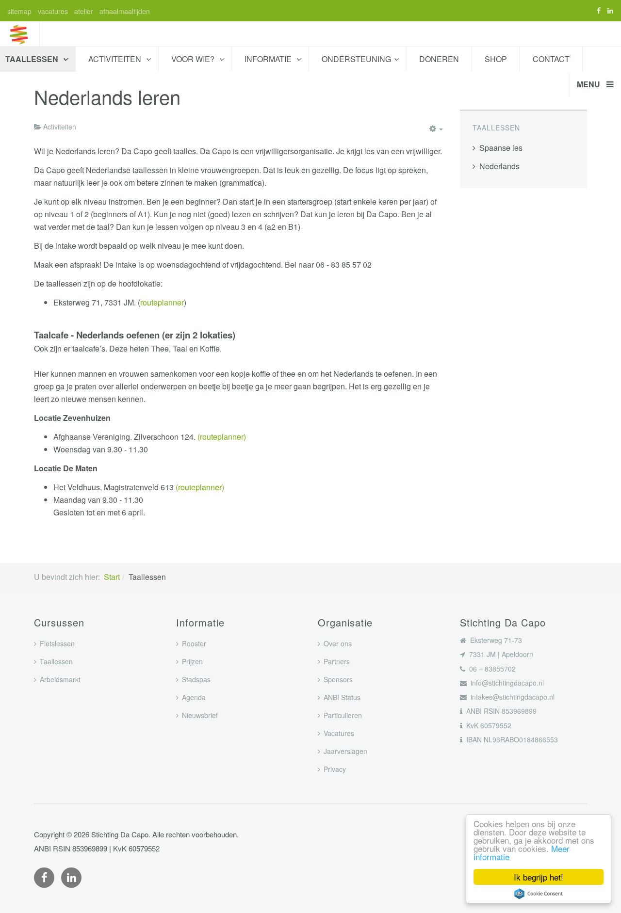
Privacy (335, 769)
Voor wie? (193, 58)
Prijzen (192, 661)
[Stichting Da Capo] (19, 34)
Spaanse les (501, 147)
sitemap (19, 11)
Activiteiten (115, 58)
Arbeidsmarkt (60, 679)
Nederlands (499, 166)
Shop (496, 58)
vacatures (53, 11)
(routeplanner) (221, 436)
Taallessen (56, 661)
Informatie (269, 58)
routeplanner (162, 302)
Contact (551, 58)
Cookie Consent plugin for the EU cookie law (538, 893)
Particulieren (343, 715)
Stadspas (196, 679)
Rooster (194, 643)
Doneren (439, 58)
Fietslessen (57, 643)
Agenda (194, 697)
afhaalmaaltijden (124, 11)
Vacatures (339, 733)
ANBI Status (342, 697)
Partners (337, 661)
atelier (83, 11)
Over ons (338, 643)
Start (112, 576)
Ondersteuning (356, 58)
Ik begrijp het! (538, 877)
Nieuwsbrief (200, 715)
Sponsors (338, 679)
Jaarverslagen (345, 751)
